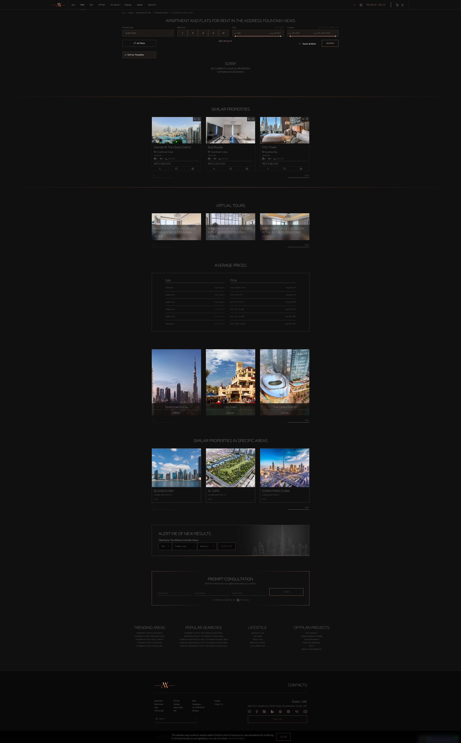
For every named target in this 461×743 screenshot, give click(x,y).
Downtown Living (257, 633)
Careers (217, 701)
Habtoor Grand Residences (311, 649)
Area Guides (178, 707)
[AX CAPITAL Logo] (164, 685)
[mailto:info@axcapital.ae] (249, 711)
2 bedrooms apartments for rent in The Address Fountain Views (203, 643)
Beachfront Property (257, 643)
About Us (152, 5)
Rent (82, 5)
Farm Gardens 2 (312, 633)
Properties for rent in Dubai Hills (149, 643)
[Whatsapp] (280, 711)
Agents (140, 5)
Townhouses (159, 711)
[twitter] (264, 711)
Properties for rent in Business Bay (149, 646)
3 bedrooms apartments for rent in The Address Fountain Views (203, 639)
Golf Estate (258, 636)
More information (236, 738)
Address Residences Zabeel (311, 636)
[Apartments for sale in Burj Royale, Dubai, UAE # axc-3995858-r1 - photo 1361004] (230, 130)
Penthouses (158, 704)
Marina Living (258, 639)
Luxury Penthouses (257, 646)
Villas (156, 707)
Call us (381, 5)
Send (286, 592)
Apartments (158, 701)
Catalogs (127, 5)
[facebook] (257, 711)
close (283, 737)
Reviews (195, 711)
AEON (311, 646)
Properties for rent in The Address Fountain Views (203, 633)
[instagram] (288, 711)
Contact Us (218, 704)
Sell (91, 5)
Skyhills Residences (311, 639)
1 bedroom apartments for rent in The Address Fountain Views (203, 646)
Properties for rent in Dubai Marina (149, 633)
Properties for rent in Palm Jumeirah (149, 639)
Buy (73, 5)
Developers (196, 704)
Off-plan (101, 5)
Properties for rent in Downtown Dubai (149, 636)
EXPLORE (176, 413)
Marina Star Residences (311, 643)
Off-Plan (176, 701)
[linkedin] (272, 711)
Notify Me (226, 546)
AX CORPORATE (198, 707)
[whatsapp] (361, 5)
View (156, 499)
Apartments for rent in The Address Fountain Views (203, 636)
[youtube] (305, 711)
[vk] (296, 711)
